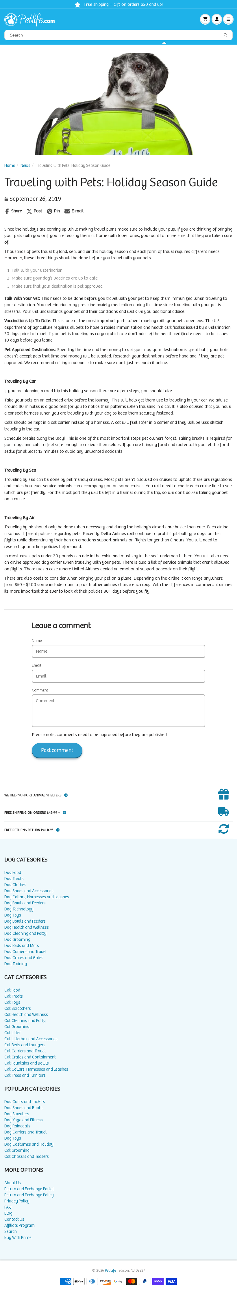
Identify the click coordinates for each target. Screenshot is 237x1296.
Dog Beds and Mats (21, 945)
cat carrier (60, 422)
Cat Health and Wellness (26, 1014)
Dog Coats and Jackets (24, 1101)
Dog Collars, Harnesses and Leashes (36, 897)
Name (37, 640)
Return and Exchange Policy (29, 1195)
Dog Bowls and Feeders (25, 903)
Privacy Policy (16, 1201)
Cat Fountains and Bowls (26, 1063)
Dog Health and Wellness (26, 927)
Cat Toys (12, 1002)
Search (10, 1231)
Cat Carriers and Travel (25, 1051)
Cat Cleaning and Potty (25, 1020)
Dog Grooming (17, 939)
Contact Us (14, 1219)
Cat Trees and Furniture (25, 1075)
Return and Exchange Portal (29, 1189)
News (25, 165)
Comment (40, 690)
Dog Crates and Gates (23, 957)
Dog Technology (19, 909)
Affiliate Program (19, 1225)
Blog (8, 1213)
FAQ (8, 1207)
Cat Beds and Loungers (24, 1045)
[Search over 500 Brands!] (225, 35)
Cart (205, 19)
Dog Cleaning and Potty (25, 933)
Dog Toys (12, 915)
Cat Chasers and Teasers (26, 1156)
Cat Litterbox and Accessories (31, 1038)
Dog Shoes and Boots (23, 1107)
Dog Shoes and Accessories (28, 890)
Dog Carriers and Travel (25, 951)
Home (9, 165)
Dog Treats (14, 878)
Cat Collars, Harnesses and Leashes (36, 1069)
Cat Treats (13, 996)
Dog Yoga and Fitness (23, 1120)
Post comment (57, 750)
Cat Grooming (16, 1026)
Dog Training (15, 963)
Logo (31, 19)
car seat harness (23, 413)
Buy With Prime (18, 1237)
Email (36, 665)
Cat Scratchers (17, 1008)
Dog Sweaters (16, 1113)
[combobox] (118, 35)
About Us (12, 1182)
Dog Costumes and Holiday (28, 1144)
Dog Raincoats (17, 1126)
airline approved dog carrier (36, 562)
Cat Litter (12, 1032)
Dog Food (12, 872)
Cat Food (12, 990)
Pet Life (110, 1270)
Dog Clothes (15, 884)
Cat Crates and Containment (30, 1057)
